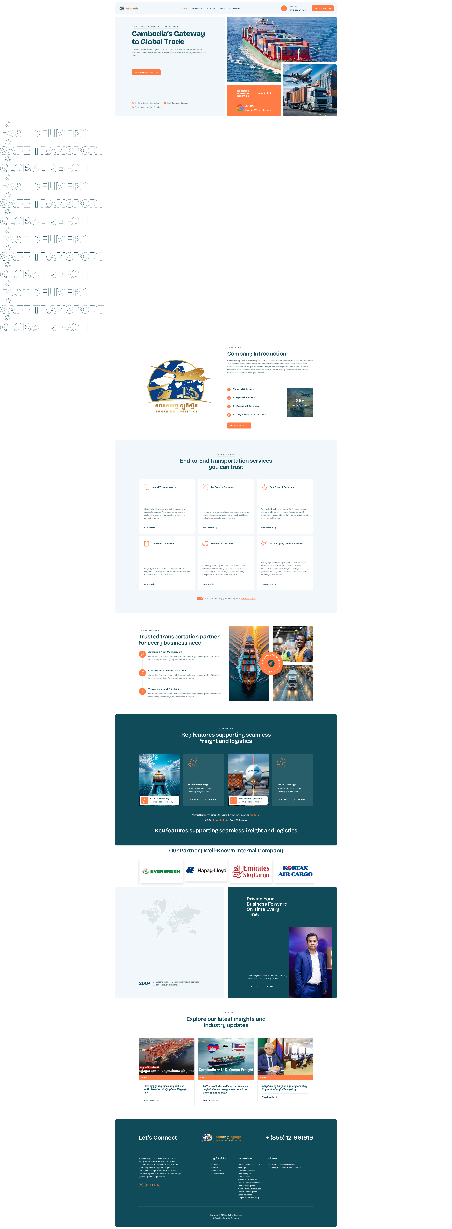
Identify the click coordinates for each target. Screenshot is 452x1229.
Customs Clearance (246, 1170)
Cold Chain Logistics (246, 1185)
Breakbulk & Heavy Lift (247, 1179)
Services (196, 8)
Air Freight (242, 1167)
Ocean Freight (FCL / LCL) (249, 1164)
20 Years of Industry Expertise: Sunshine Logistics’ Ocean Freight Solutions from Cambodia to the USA (225, 1089)
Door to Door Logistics (247, 1191)
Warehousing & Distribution (249, 1188)
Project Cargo (244, 1176)
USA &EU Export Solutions (249, 1182)
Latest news (218, 1173)
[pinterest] (141, 1185)
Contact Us (234, 8)
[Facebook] (152, 1185)
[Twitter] (147, 1185)
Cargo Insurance (245, 1194)
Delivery (144, 1077)
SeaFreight (263, 1077)
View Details (149, 528)
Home (184, 8)
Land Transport (244, 1173)
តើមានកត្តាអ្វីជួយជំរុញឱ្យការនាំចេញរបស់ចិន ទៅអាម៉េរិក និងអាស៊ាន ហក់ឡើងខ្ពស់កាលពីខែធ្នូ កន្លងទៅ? (165, 1089)
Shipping (203, 1077)
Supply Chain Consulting (248, 1197)
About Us (211, 8)
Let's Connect (158, 1137)
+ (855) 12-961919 (289, 1137)
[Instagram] (158, 1185)
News (222, 8)
